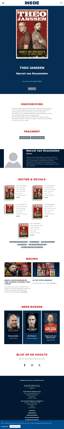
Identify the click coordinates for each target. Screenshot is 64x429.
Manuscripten (32, 415)
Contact (32, 410)
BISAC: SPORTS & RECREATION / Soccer (32, 247)
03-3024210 (32, 407)
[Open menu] (3, 3)
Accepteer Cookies (15, 426)
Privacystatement (32, 417)
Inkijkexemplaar (25, 137)
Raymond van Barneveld (51, 337)
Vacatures (32, 413)
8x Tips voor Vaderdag (42, 280)
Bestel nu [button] (32, 89)
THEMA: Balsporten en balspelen (37, 244)
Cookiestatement (32, 419)
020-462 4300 (32, 398)
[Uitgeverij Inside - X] (39, 365)
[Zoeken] (61, 3)
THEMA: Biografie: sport (47, 241)
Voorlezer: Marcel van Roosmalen (18, 241)
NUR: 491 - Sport (34, 241)
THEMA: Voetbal (22, 244)
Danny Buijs (13, 336)
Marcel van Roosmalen (43, 150)
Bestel (18, 197)
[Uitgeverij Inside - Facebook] (24, 365)
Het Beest (32, 336)
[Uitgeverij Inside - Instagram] (32, 365)
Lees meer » (24, 292)
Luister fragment (39, 137)
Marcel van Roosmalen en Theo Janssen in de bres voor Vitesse (17, 282)
